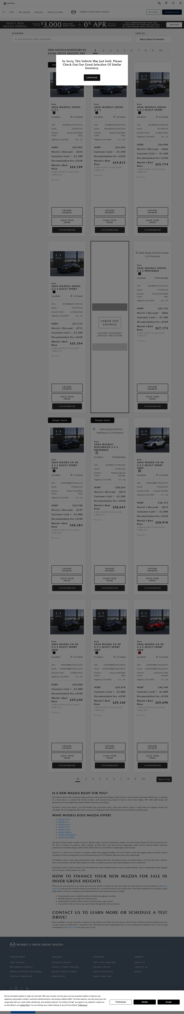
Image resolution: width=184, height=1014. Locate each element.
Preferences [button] (82, 1005)
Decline (145, 1002)
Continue (91, 78)
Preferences (121, 1002)
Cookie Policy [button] (25, 1005)
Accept (169, 1002)
